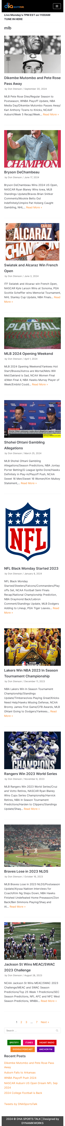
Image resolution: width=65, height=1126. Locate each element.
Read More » (51, 114)
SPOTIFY (14, 1042)
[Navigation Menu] (57, 6)
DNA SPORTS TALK (29, 1119)
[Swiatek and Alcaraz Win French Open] (32, 242)
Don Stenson (15, 89)
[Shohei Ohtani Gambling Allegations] (32, 419)
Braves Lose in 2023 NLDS (26, 871)
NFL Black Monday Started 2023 (31, 568)
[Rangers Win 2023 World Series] (32, 750)
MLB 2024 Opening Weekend (28, 354)
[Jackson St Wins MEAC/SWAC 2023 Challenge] (32, 941)
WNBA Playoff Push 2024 (20, 1077)
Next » (45, 1022)
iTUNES (29, 1042)
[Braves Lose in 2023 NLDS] (32, 846)
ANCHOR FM (45, 1049)
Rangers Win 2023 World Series (30, 774)
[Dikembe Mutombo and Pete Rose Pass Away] (32, 54)
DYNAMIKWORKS (33, 1123)
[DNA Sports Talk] (14, 6)
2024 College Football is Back (23, 1093)
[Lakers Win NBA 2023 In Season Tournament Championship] (32, 647)
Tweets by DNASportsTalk (20, 1104)
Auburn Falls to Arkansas (20, 1072)
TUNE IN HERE (13, 19)
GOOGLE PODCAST (23, 1049)
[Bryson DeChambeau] (32, 149)
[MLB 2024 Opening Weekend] (32, 333)
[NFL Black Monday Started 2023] (32, 531)
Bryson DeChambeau (22, 172)
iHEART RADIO (46, 1042)
